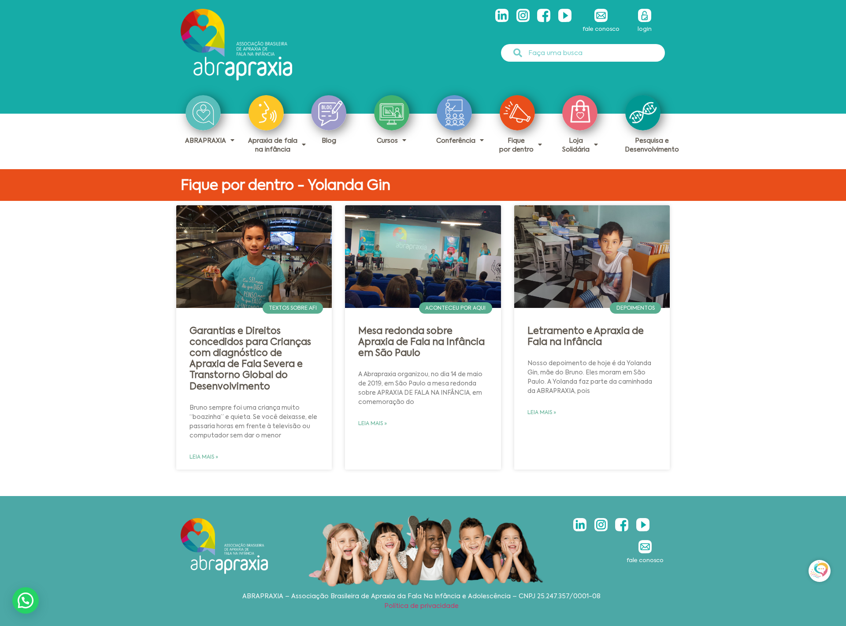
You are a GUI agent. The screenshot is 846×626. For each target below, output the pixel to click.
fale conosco (601, 29)
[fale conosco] (601, 15)
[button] (25, 600)
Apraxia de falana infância (272, 145)
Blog (329, 140)
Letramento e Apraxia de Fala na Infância (585, 336)
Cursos (387, 140)
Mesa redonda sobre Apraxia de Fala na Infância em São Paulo (421, 342)
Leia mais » (203, 456)
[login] (644, 15)
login (645, 29)
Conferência (455, 140)
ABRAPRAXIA (205, 140)
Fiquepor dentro (516, 145)
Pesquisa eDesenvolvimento (652, 145)
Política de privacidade (421, 605)
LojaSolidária (576, 145)
